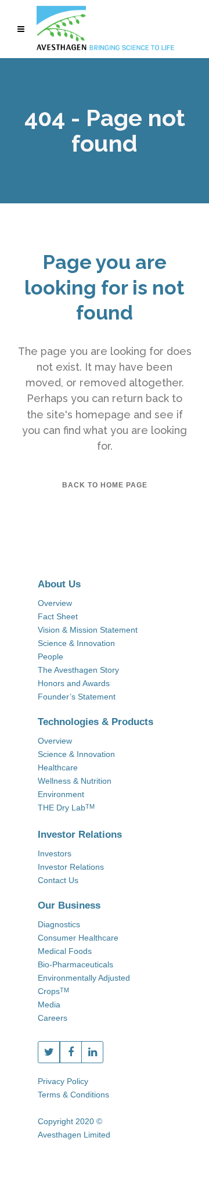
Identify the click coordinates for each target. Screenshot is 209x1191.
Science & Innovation (76, 643)
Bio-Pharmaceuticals (75, 964)
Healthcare (58, 767)
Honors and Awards (74, 683)
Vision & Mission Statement (88, 629)
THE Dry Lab (66, 807)
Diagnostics (59, 924)
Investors (54, 853)
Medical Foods (65, 951)
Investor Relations (71, 866)
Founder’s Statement (77, 696)
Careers (52, 1018)
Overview (55, 603)
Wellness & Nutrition (74, 780)
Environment (61, 794)
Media (49, 1004)
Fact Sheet (58, 616)
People (50, 656)
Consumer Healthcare (78, 937)
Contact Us (58, 880)
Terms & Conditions (73, 1094)
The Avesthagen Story (78, 670)
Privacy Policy (63, 1081)
